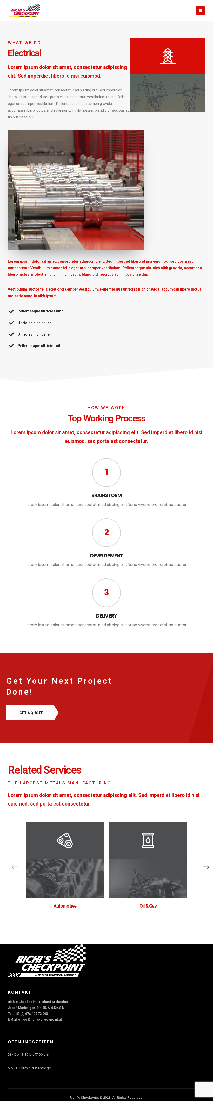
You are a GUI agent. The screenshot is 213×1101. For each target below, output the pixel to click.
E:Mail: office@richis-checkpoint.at (35, 1019)
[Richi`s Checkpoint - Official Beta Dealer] (24, 10)
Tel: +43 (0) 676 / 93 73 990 (28, 1014)
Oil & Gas (148, 906)
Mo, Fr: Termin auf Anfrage (29, 1068)
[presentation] (15, 867)
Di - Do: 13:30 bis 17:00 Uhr (28, 1054)
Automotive (65, 906)
